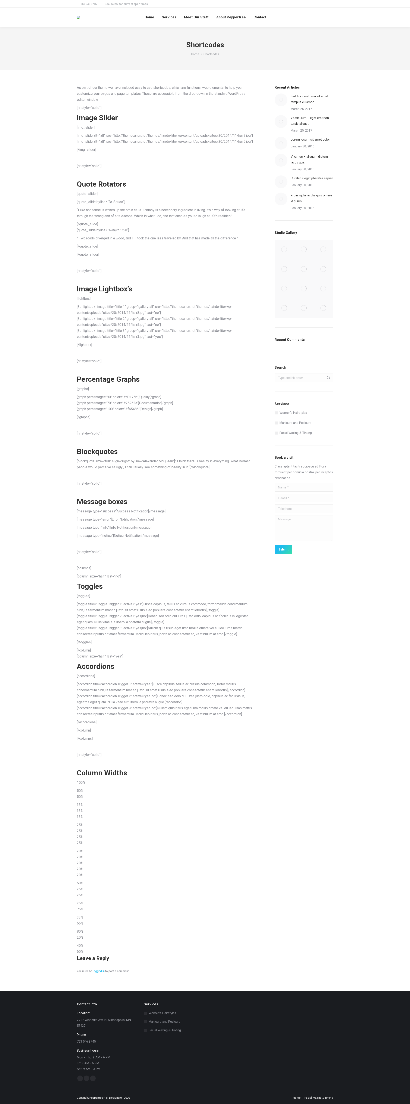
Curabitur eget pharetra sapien (312, 178)
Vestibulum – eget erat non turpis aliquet (310, 121)
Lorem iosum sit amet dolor (310, 139)
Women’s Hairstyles (293, 413)
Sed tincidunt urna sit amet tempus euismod (309, 99)
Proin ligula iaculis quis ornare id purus (311, 198)
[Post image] (281, 99)
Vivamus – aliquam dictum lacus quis (309, 159)
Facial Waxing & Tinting (296, 433)
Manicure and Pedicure (295, 423)
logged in (99, 971)
